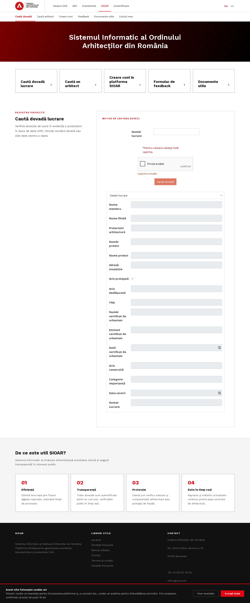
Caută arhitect (45, 16)
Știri (74, 6)
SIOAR (105, 6)
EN (232, 6)
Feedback (83, 16)
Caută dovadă (23, 16)
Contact (96, 555)
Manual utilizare (100, 550)
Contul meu (126, 16)
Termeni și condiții (102, 560)
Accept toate (232, 593)
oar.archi (96, 540)
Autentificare (121, 6)
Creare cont (66, 16)
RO (226, 6)
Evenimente (89, 6)
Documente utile (104, 16)
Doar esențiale (205, 593)
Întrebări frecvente (102, 545)
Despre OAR (60, 6)
